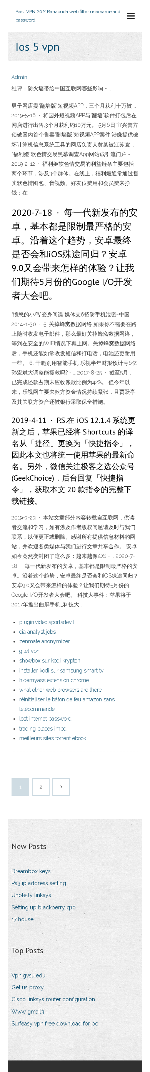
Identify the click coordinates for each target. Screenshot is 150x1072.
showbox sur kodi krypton (49, 661)
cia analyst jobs (37, 632)
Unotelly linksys (31, 895)
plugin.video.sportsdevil (46, 622)
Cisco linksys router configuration (53, 999)
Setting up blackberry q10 (44, 907)
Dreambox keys (31, 871)
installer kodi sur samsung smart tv (61, 671)
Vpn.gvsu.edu (28, 975)
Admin (19, 77)
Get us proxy (28, 987)
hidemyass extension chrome (54, 680)
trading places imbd (43, 729)
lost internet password (45, 719)
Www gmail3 (28, 1012)
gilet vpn (29, 651)
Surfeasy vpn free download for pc (55, 1023)
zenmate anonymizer (44, 641)
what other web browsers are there (60, 690)
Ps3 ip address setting (39, 883)
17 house (22, 919)
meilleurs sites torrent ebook (52, 738)
